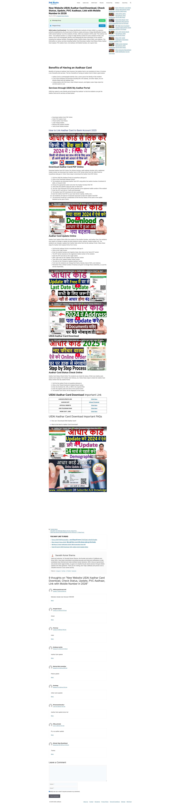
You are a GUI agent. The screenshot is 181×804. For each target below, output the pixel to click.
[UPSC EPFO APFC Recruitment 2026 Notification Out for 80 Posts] (111, 15)
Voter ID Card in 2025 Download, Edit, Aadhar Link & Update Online (70, 547)
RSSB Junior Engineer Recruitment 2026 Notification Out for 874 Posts (118, 45)
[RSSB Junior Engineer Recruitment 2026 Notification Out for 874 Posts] (111, 45)
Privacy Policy (104, 801)
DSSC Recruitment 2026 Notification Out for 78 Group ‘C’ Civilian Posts (67, 532)
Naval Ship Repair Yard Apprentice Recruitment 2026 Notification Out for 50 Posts (119, 21)
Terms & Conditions (115, 801)
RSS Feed (129, 801)
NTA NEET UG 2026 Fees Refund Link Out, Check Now (63, 530)
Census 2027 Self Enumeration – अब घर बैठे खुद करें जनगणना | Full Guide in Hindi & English (74, 539)
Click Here (94, 399)
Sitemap (123, 801)
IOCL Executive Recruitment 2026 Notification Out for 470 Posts (120, 51)
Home (78, 2)
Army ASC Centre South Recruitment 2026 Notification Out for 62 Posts (119, 33)
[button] (131, 3)
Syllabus (117, 2)
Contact (91, 801)
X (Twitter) (68, 571)
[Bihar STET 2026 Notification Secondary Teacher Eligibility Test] (111, 39)
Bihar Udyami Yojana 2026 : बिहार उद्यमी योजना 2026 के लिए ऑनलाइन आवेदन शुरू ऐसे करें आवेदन (74, 542)
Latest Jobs (86, 2)
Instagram (58, 571)
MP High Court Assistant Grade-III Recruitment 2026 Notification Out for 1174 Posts (120, 27)
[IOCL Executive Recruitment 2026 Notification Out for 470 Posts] (111, 51)
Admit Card (94, 2)
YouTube (63, 571)
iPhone (91, 402)
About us (86, 801)
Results (102, 2)
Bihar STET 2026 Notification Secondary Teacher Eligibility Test (118, 39)
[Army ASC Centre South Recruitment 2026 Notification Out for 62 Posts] (111, 33)
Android (96, 402)
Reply (52, 600)
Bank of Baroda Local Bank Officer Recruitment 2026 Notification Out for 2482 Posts (120, 9)
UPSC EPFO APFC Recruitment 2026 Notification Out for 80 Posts (117, 15)
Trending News (54, 529)
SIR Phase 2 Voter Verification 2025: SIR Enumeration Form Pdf (68, 544)
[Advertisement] (78, 56)
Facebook (74, 571)
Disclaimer (97, 801)
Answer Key (109, 2)
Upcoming (124, 2)
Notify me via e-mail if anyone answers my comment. (65, 791)
